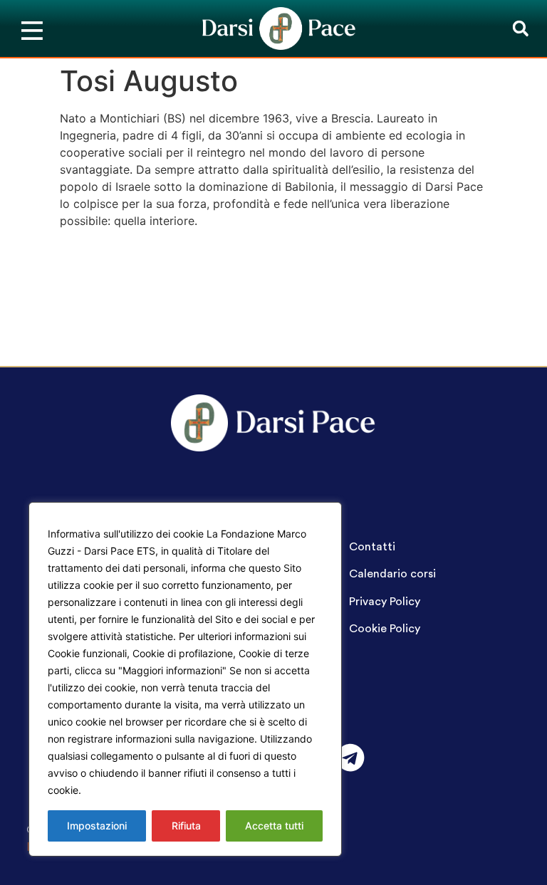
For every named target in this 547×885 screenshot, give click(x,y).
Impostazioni (97, 825)
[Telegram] (350, 757)
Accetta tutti (274, 825)
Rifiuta (186, 825)
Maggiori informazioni (137, 790)
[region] (185, 679)
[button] (520, 29)
